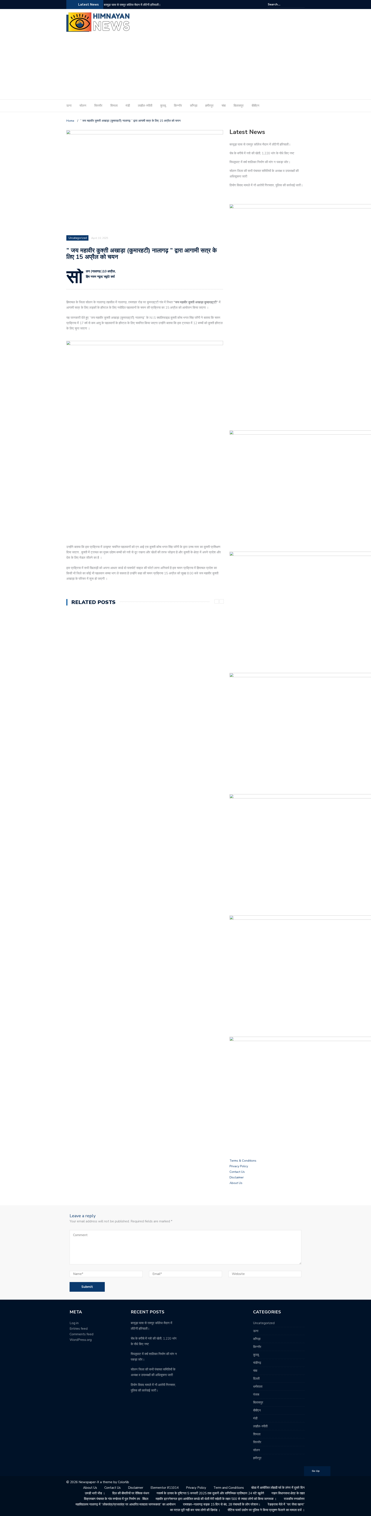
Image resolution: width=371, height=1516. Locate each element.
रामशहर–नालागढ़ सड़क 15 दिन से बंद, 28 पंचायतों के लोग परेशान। (221, 1504)
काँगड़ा (193, 105)
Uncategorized (77, 238)
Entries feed (79, 1328)
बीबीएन (255, 105)
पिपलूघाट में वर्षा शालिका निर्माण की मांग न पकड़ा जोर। (260, 162)
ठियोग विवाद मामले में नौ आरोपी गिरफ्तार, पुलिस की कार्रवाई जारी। (266, 185)
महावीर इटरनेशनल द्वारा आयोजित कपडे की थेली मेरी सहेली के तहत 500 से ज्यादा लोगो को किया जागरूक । (216, 1499)
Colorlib (123, 1482)
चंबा (224, 105)
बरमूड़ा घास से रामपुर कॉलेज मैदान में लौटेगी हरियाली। (132, 5)
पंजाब (256, 1394)
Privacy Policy (239, 1166)
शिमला (114, 105)
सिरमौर (98, 105)
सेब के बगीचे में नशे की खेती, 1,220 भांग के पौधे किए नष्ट (262, 153)
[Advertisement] (185, 67)
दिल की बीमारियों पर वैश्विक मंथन (130, 1493)
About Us (236, 1183)
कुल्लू (163, 105)
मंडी (128, 105)
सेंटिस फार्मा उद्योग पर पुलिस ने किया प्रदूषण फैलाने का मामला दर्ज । (266, 1510)
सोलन (82, 105)
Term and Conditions (228, 1488)
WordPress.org (81, 1340)
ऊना (68, 105)
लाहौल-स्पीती (145, 105)
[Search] (302, 4)
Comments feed (81, 1334)
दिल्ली (256, 1378)
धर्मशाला (257, 1386)
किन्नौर (178, 105)
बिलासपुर (239, 105)
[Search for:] (281, 4)
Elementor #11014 (165, 1488)
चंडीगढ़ (257, 1363)
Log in (74, 1323)
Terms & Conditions (243, 1161)
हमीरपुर (209, 105)
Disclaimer (237, 1177)
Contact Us (237, 1172)
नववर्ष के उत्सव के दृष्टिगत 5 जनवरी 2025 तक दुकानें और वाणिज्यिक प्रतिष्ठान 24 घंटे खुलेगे (210, 1493)
